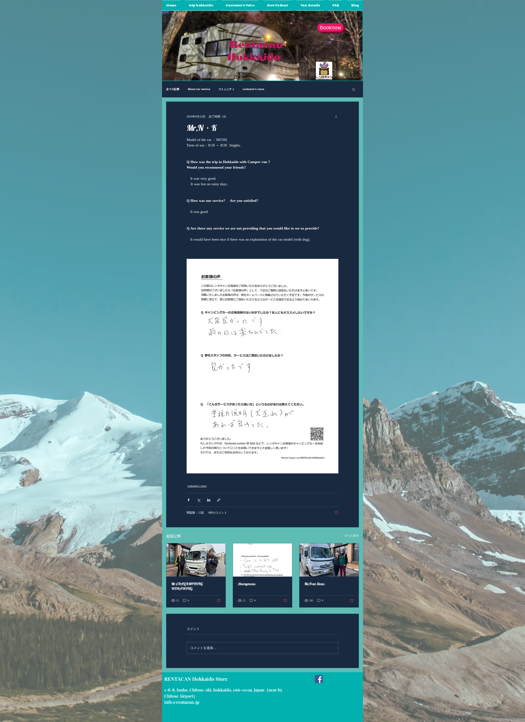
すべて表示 (352, 535)
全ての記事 (172, 89)
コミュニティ (226, 89)
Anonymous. (247, 583)
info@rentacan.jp (181, 702)
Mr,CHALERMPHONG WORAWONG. (187, 586)
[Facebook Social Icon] (319, 679)
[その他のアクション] (335, 116)
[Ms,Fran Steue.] (329, 560)
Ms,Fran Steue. (314, 583)
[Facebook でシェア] (189, 500)
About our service (199, 89)
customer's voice (253, 89)
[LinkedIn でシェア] (209, 500)
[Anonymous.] (262, 560)
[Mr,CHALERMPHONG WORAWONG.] (196, 560)
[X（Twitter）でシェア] (199, 500)
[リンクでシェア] (219, 500)
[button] (354, 89)
